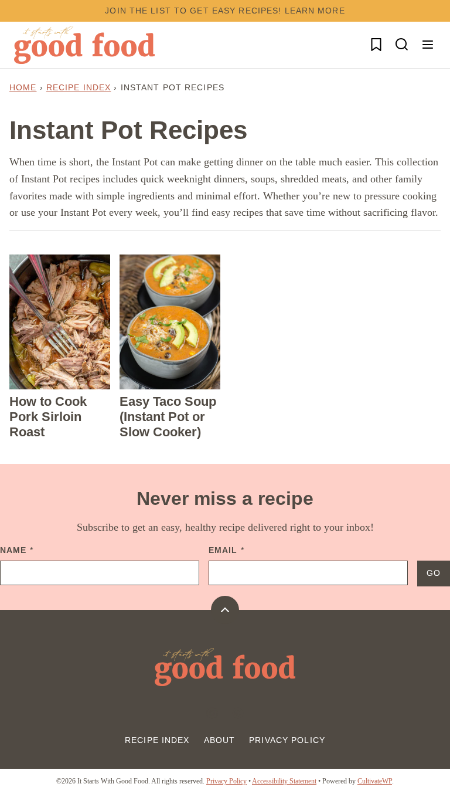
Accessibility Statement (284, 781)
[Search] (402, 44)
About (220, 740)
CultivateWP (374, 781)
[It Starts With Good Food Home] (84, 45)
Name (16, 550)
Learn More (315, 10)
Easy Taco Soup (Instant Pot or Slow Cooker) (168, 417)
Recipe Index (78, 87)
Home (22, 87)
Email (226, 550)
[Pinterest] (238, 713)
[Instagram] (212, 713)
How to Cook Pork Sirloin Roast (48, 417)
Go (434, 573)
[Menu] (428, 44)
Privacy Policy (287, 740)
